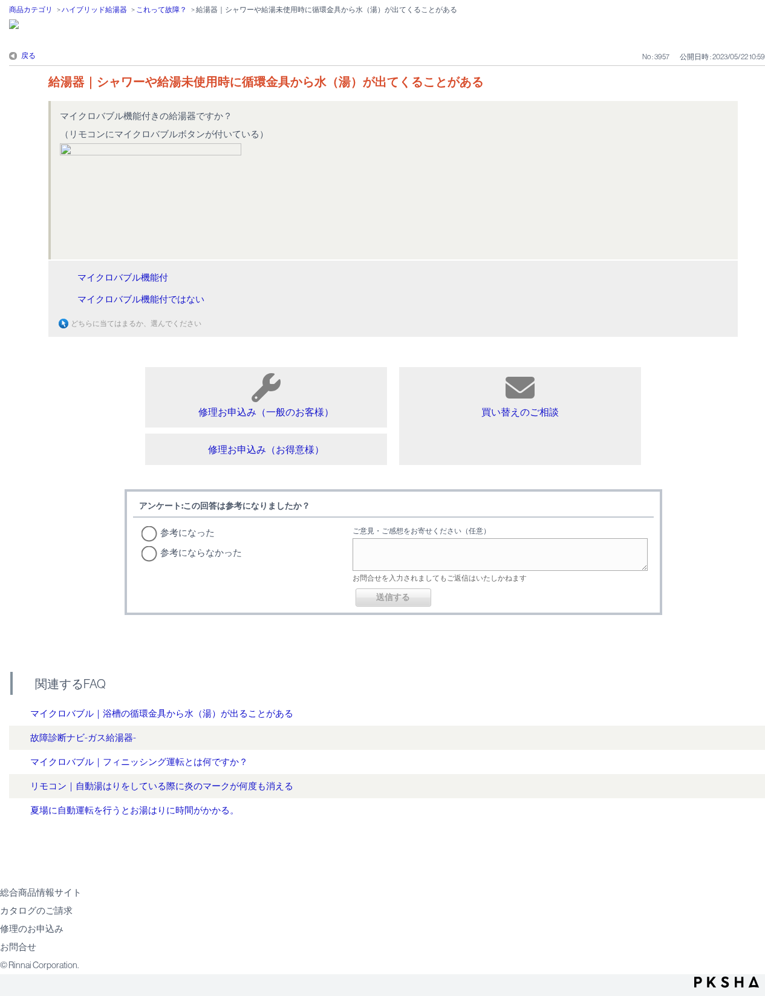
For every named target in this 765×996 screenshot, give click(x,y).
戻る (28, 55)
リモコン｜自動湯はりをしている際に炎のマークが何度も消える (161, 786)
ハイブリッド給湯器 (94, 9)
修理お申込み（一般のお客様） (266, 411)
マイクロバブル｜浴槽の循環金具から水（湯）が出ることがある (161, 713)
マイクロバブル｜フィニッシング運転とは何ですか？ (139, 762)
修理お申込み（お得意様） (266, 449)
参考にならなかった (201, 552)
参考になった (187, 532)
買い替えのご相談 (520, 411)
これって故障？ (161, 9)
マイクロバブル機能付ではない (140, 299)
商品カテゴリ (31, 9)
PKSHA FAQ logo (726, 982)
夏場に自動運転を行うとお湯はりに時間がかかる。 (134, 810)
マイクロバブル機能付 (122, 277)
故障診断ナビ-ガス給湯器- (83, 737)
